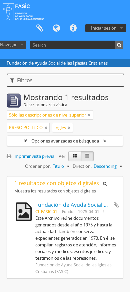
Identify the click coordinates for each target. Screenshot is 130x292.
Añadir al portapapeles (116, 204)
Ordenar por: (38, 166)
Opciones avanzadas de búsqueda (65, 141)
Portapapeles (39, 28)
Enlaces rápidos (73, 28)
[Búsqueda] (119, 45)
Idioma (56, 28)
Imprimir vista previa (33, 156)
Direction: (82, 166)
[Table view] (87, 156)
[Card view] (74, 156)
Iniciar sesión (104, 28)
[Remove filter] (89, 115)
